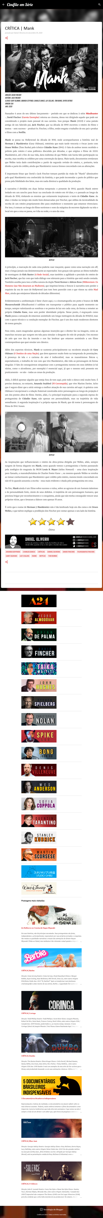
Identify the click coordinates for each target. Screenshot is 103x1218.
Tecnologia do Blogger (53, 1209)
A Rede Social (41, 274)
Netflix (42, 556)
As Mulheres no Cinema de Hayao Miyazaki (38, 928)
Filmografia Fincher (85, 552)
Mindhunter (92, 113)
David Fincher (68, 552)
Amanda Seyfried (13, 552)
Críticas (41, 552)
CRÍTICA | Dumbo (28, 1056)
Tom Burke (52, 556)
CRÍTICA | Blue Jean (29, 1141)
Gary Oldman (11, 556)
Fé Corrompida (60, 383)
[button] (6, 38)
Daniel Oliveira (53, 552)
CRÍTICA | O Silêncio (29, 1184)
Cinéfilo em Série (20, 4)
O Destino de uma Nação (26, 353)
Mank (34, 556)
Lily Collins (24, 556)
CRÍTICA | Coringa (28, 1013)
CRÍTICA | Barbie (28, 970)
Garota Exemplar (30, 117)
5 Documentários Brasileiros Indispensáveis (38, 1098)
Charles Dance (29, 552)
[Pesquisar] (99, 5)
